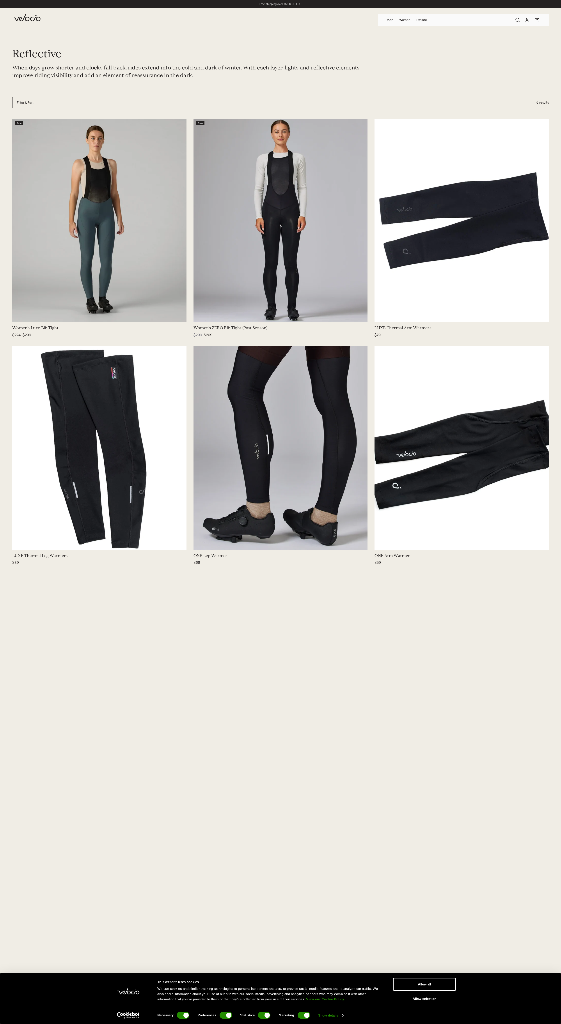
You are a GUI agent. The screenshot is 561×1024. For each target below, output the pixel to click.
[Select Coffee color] (18, 316)
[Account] (527, 20)
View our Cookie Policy (325, 999)
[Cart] (537, 20)
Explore (421, 20)
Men (390, 20)
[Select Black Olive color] (34, 316)
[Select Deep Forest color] (39, 316)
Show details (328, 1015)
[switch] (226, 1015)
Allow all (424, 984)
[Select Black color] (29, 316)
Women (404, 20)
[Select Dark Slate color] (44, 316)
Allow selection (425, 999)
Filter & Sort (25, 102)
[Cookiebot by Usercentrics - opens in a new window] (128, 1015)
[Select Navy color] (23, 316)
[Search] (517, 20)
